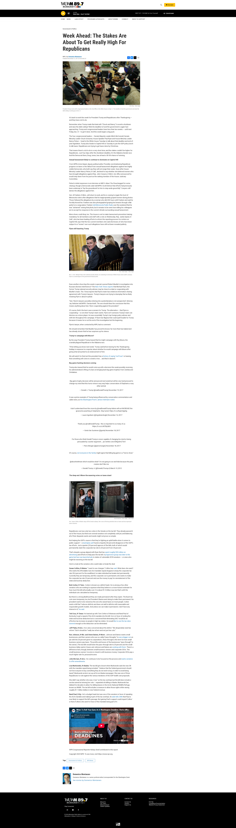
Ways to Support (138, 19)
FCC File (151, 802)
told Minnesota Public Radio (103, 205)
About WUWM (113, 19)
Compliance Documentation (157, 803)
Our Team (103, 803)
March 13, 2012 (116, 468)
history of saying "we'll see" (113, 356)
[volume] (68, 13)
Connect (125, 19)
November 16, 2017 (115, 415)
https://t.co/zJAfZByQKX (101, 426)
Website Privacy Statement (157, 805)
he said (81, 609)
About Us (103, 802)
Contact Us (128, 802)
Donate (170, 5)
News (69, 19)
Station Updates (105, 806)
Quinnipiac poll (88, 543)
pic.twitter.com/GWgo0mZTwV (114, 442)
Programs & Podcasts (95, 19)
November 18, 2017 (113, 430)
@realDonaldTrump (104, 408)
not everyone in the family (86, 453)
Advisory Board (104, 805)
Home (63, 19)
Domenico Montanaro (75, 57)
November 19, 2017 (116, 390)
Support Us (128, 805)
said (115, 568)
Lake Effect (79, 19)
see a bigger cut (125, 637)
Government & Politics (70, 29)
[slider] (71, 13)
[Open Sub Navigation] (72, 19)
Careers (127, 803)
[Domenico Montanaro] (67, 778)
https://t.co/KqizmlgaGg (118, 411)
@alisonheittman (76, 462)
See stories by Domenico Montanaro (87, 780)
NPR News (90, 760)
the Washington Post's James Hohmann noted (97, 400)
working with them (119, 647)
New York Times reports (104, 287)
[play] (63, 13)
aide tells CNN (117, 697)
